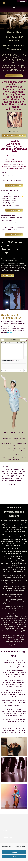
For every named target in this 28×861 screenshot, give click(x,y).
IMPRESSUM (6, 832)
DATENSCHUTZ (6, 830)
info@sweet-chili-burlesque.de (10, 824)
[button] (4, 3)
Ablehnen (14, 856)
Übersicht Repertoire (8, 837)
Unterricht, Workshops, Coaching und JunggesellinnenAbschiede (14, 146)
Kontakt (9, 332)
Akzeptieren (14, 852)
